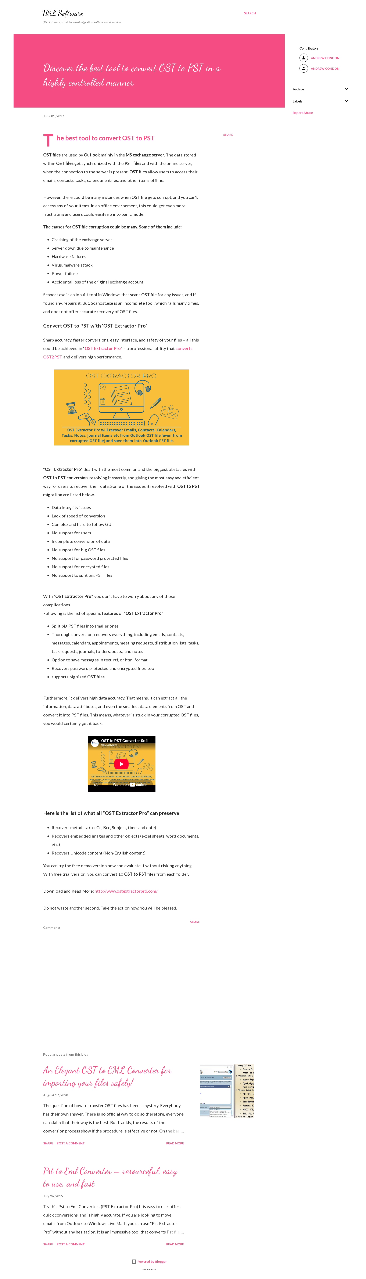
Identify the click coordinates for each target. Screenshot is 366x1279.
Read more (175, 1143)
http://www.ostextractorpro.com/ (126, 890)
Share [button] (228, 134)
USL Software (62, 13)
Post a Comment (71, 1143)
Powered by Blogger (152, 1262)
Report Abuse (303, 113)
